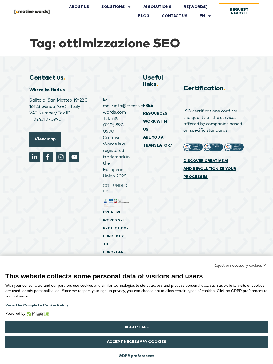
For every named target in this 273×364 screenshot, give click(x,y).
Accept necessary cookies (136, 342)
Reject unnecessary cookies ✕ (240, 265)
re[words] (195, 7)
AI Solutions (157, 7)
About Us (79, 7)
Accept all (137, 327)
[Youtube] (74, 157)
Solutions (113, 7)
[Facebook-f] (48, 157)
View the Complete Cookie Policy (37, 305)
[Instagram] (61, 157)
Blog (144, 16)
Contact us (174, 16)
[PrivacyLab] (37, 313)
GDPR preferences (136, 356)
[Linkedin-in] (34, 157)
